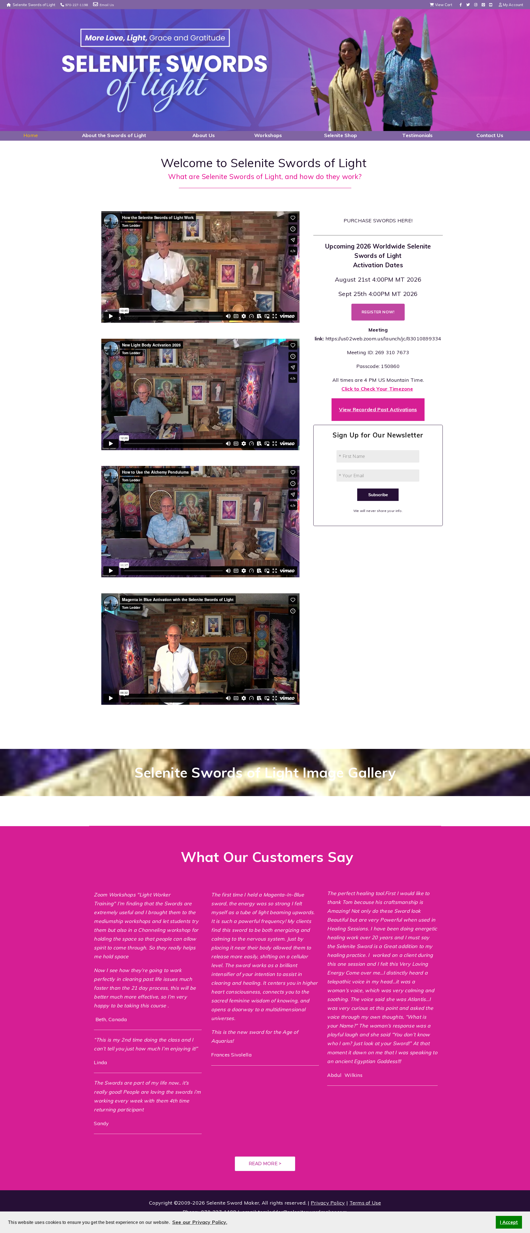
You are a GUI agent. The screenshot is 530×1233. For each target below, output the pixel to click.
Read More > (265, 1163)
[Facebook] (461, 5)
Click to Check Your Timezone (377, 389)
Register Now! (378, 311)
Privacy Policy (328, 1203)
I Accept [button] (509, 1222)
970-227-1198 (76, 5)
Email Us (107, 5)
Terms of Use (365, 1203)
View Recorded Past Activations (378, 409)
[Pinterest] (483, 5)
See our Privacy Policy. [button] (199, 1222)
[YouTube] (490, 5)
